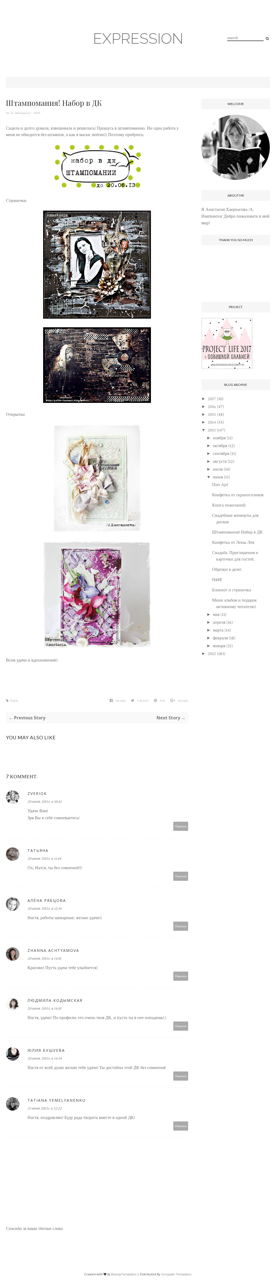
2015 (212, 414)
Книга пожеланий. (229, 505)
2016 (212, 407)
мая (216, 615)
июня (218, 477)
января (219, 646)
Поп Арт (220, 485)
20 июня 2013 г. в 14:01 (44, 958)
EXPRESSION (138, 38)
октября (220, 446)
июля (218, 469)
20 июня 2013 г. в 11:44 (44, 858)
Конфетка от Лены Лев (233, 542)
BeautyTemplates (123, 1274)
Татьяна (38, 850)
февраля (220, 638)
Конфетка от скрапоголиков (238, 495)
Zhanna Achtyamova (53, 950)
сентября (221, 454)
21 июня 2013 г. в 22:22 (44, 1108)
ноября (219, 438)
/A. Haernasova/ (21, 113)
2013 (212, 430)
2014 (212, 422)
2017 (212, 399)
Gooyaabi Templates (176, 1274)
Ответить (181, 826)
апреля (219, 622)
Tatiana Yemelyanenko (56, 1100)
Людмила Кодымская (54, 1000)
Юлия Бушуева (46, 1050)
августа (220, 461)
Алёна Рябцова (46, 900)
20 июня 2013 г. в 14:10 (44, 1008)
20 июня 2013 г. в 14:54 (44, 1058)
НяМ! (217, 580)
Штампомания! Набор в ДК (237, 532)
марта (218, 630)
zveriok (37, 793)
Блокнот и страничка (231, 590)
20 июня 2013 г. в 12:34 (44, 908)
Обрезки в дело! (227, 569)
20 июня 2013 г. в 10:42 (44, 801)
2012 (212, 654)
